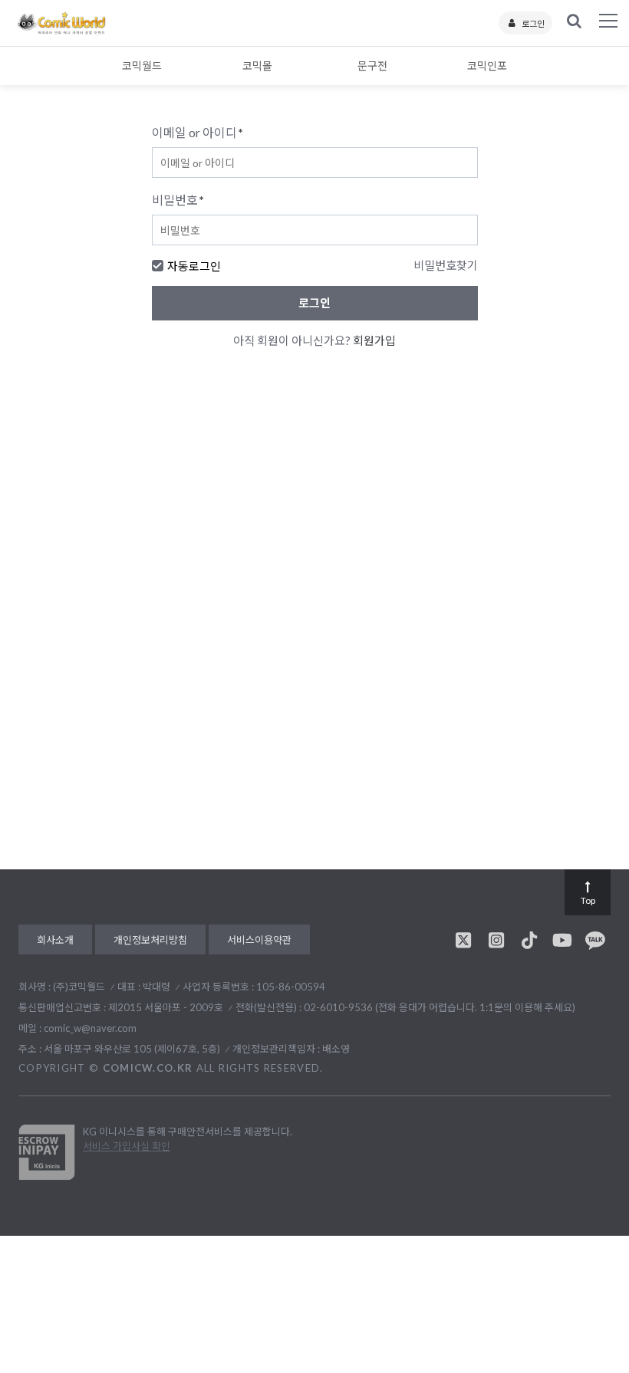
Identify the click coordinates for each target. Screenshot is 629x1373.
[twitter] (463, 940)
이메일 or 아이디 (197, 132)
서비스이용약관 (259, 940)
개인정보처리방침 (150, 940)
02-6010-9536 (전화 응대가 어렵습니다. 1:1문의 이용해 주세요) (439, 1007)
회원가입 (374, 340)
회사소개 (55, 940)
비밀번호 (178, 199)
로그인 (533, 23)
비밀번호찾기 (445, 265)
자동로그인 (194, 266)
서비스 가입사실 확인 (126, 1146)
